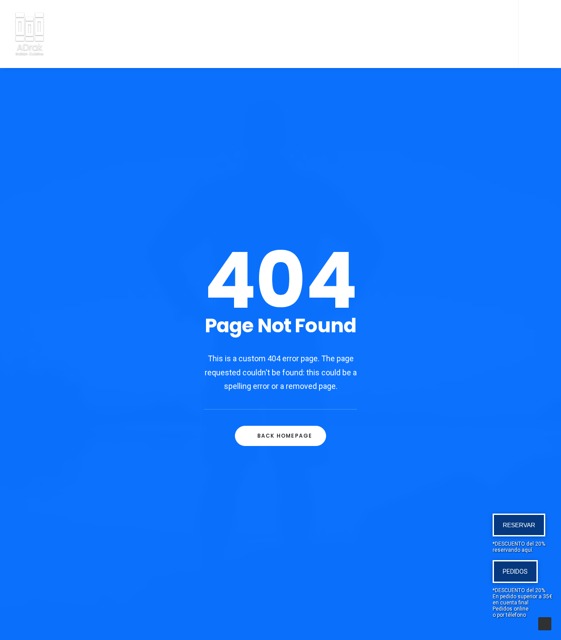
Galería (382, 35)
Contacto (433, 35)
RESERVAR (519, 525)
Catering (333, 35)
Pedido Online (273, 35)
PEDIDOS (515, 571)
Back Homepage (284, 435)
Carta (218, 35)
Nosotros (170, 35)
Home (125, 35)
